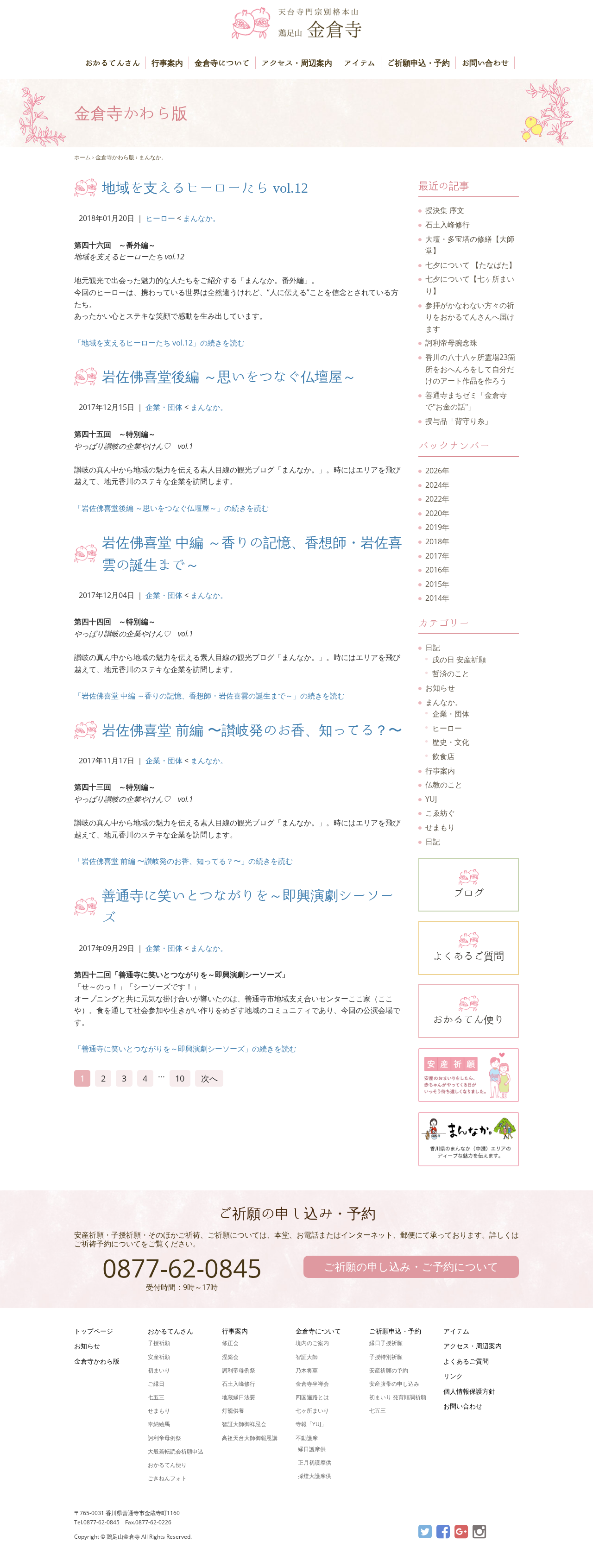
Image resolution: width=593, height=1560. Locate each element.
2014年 (437, 598)
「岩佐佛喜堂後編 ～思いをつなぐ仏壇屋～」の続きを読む (171, 508)
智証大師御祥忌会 (244, 1424)
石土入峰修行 (447, 225)
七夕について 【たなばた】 (470, 265)
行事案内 (167, 63)
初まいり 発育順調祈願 (397, 1397)
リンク (453, 1375)
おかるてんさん (112, 63)
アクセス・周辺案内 (296, 63)
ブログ (468, 893)
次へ (209, 1078)
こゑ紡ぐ (440, 813)
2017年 (437, 556)
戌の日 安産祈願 (459, 659)
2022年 (437, 499)
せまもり (440, 827)
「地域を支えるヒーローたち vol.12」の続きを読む (159, 343)
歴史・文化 (450, 742)
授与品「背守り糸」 (458, 421)
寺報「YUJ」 (311, 1424)
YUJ (431, 799)
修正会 (230, 1343)
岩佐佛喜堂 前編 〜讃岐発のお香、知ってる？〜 (252, 730)
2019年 (437, 527)
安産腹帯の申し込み (394, 1384)
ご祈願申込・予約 (418, 63)
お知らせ (440, 688)
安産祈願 (159, 1357)
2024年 (437, 485)
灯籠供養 (233, 1411)
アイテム (359, 63)
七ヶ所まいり (312, 1411)
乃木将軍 (307, 1370)
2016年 (437, 570)
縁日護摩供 (312, 1449)
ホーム (82, 157)
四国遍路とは (312, 1397)
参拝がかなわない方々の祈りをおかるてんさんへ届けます (469, 317)
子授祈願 (159, 1343)
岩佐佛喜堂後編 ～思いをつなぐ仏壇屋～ (229, 377)
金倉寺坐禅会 (312, 1384)
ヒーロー (160, 218)
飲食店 (443, 756)
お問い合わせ (485, 63)
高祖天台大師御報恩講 (250, 1438)
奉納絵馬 (159, 1424)
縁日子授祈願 (386, 1343)
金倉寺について (222, 63)
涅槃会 (230, 1357)
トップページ (93, 1331)
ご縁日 (156, 1384)
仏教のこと (443, 785)
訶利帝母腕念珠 (451, 343)
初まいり (159, 1370)
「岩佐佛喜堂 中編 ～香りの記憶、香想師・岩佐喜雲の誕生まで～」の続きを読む (209, 696)
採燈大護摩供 (314, 1476)
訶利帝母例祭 (164, 1438)
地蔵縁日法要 (238, 1397)
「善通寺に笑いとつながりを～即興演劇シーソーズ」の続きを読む (185, 1049)
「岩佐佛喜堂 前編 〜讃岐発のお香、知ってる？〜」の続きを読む (183, 861)
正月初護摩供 (314, 1462)
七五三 (156, 1397)
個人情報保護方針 (469, 1391)
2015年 (437, 584)
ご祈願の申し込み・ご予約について (411, 1266)
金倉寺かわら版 (114, 157)
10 (179, 1078)
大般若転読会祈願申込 (175, 1451)
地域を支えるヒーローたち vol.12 (205, 188)
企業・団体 (164, 407)
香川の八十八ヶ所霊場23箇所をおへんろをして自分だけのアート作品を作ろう (470, 369)
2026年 (437, 470)
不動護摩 (307, 1438)
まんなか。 (153, 157)
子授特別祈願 (386, 1357)
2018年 (437, 541)
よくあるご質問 (468, 956)
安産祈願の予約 (388, 1370)
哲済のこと (450, 673)
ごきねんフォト (167, 1478)
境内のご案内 (312, 1343)
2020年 (437, 513)
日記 (432, 647)
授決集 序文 (444, 210)
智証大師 (307, 1357)
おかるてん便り (468, 1019)
